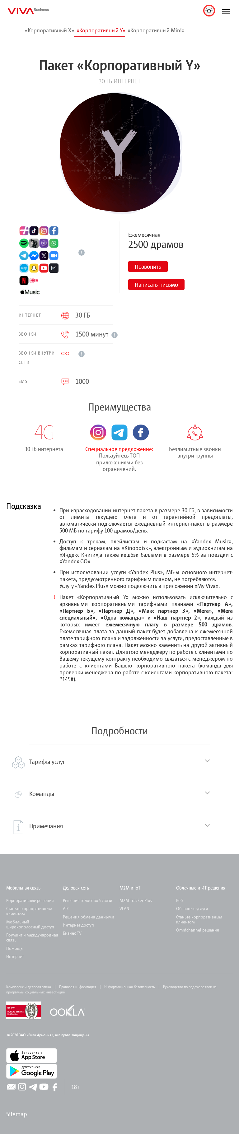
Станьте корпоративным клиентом (29, 911)
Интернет (15, 956)
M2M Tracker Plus (136, 900)
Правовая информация (77, 986)
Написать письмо (156, 284)
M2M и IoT (130, 887)
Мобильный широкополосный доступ (30, 924)
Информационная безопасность (129, 986)
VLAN (124, 908)
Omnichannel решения (197, 929)
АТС (66, 908)
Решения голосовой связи (87, 900)
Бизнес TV (72, 933)
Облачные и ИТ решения (200, 887)
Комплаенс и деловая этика (28, 986)
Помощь (14, 948)
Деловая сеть (76, 887)
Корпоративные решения (30, 900)
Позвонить (148, 266)
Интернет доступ (78, 924)
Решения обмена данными (88, 916)
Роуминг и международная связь (32, 937)
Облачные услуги (192, 908)
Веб (179, 900)
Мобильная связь (23, 887)
